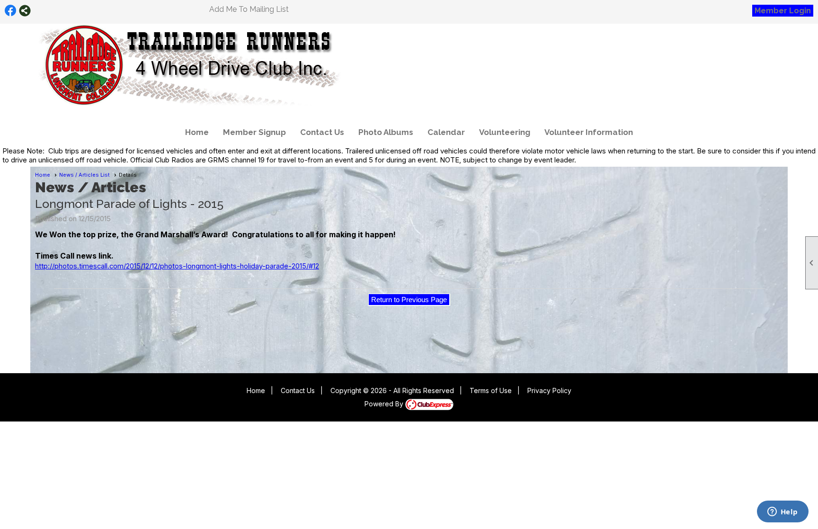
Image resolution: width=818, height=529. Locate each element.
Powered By (385, 404)
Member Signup (254, 132)
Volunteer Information (588, 132)
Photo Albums (385, 132)
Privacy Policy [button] (549, 390)
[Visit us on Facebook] (11, 11)
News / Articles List (84, 174)
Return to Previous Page (409, 300)
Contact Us (322, 132)
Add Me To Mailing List (249, 9)
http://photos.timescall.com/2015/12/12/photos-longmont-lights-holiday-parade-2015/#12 (177, 266)
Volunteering (504, 132)
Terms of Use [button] (491, 390)
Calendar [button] (446, 132)
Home (197, 132)
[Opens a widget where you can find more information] (782, 512)
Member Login (783, 10)
